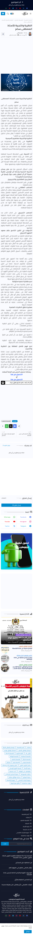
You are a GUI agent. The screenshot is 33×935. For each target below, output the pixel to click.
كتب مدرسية (12, 771)
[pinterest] (9, 8)
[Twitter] (11, 426)
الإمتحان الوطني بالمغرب (24, 750)
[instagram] (16, 8)
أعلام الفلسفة (20, 747)
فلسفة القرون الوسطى (15, 768)
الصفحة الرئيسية (28, 20)
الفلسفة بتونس (26, 762)
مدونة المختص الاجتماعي (11, 774)
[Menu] (30, 13)
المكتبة (9, 762)
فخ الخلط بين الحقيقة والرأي (23, 879)
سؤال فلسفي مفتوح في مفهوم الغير (20, 868)
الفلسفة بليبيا (16, 762)
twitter (7, 526)
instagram (23, 521)
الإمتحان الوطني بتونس (10, 750)
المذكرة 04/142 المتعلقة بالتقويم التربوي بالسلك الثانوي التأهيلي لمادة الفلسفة (17, 856)
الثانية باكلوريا (19, 753)
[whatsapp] (6, 8)
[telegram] (13, 8)
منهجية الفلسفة (11, 780)
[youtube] (20, 8)
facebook (23, 517)
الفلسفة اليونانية (14, 756)
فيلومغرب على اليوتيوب (24, 771)
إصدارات (29, 747)
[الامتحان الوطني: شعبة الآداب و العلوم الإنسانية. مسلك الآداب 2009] (5, 668)
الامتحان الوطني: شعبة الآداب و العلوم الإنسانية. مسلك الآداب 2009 (22, 667)
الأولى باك (28, 753)
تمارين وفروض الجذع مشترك (9, 765)
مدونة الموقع (27, 777)
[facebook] (27, 8)
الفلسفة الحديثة (10, 753)
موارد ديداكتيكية (26, 783)
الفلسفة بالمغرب (18, 20)
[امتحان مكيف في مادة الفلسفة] (5, 649)
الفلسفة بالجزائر (27, 759)
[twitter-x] (23, 8)
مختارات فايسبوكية (26, 774)
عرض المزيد (7, 445)
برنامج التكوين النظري (25, 765)
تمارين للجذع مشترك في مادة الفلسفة (23, 658)
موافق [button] (28, 931)
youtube (7, 521)
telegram (23, 526)
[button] (12, 14)
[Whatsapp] (7, 426)
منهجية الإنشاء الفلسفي (24, 780)
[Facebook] (15, 426)
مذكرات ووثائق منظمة (15, 777)
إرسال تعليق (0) (16, 505)
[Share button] (2, 426)
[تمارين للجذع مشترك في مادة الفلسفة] (5, 659)
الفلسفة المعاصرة (26, 756)
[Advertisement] (16, 55)
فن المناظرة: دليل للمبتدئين (23, 862)
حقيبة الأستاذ (27, 768)
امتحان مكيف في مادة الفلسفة (22, 648)
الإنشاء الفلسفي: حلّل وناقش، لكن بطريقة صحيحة (17, 885)
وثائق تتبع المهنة (15, 783)
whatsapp (7, 517)
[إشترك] (3, 13)
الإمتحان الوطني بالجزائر (8, 747)
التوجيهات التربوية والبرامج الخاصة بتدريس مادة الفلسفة (17, 873)
